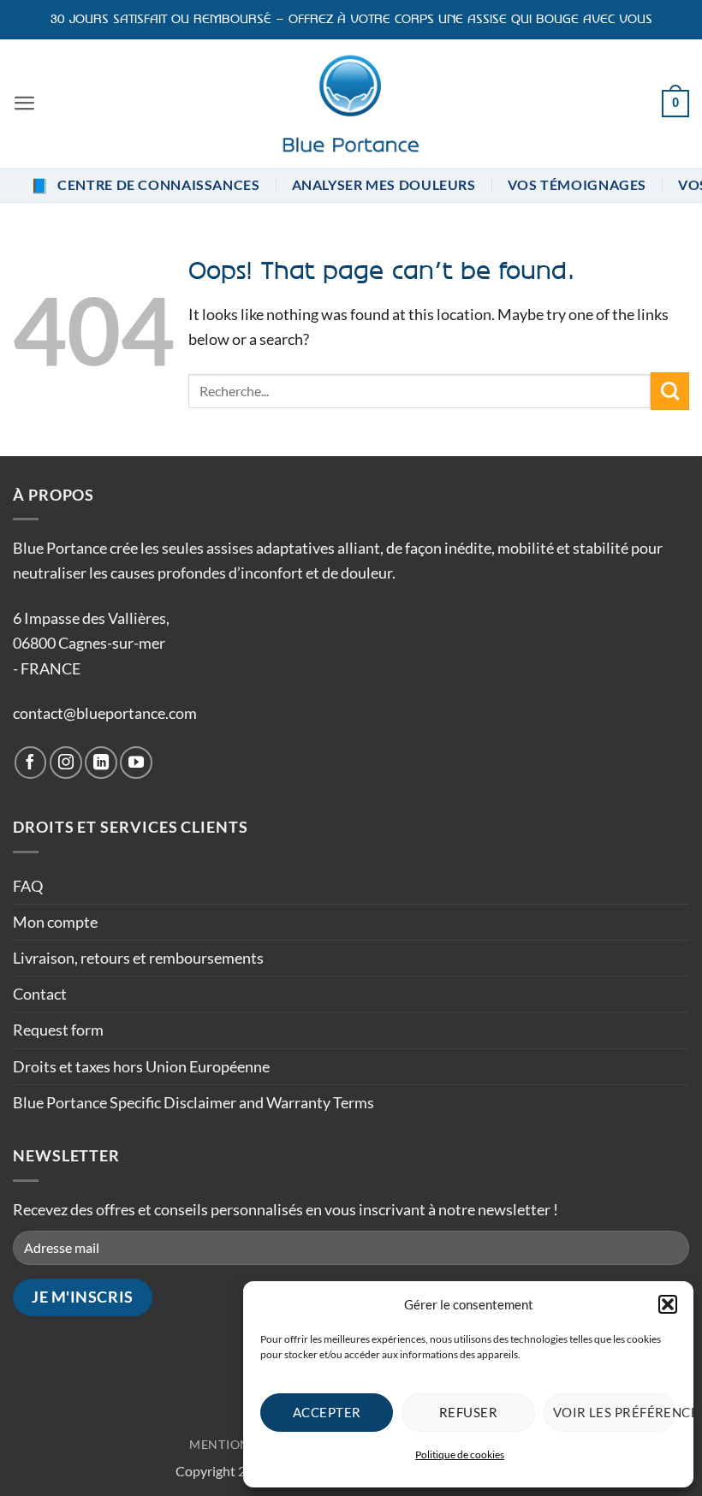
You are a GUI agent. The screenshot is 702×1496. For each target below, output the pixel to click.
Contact (40, 993)
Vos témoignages (577, 185)
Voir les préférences (614, 1412)
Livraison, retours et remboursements (138, 957)
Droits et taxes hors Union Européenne (141, 1066)
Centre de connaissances (145, 185)
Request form (58, 1029)
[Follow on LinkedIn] (101, 762)
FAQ (28, 885)
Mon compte (55, 921)
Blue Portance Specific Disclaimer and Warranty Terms (193, 1102)
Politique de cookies (459, 1454)
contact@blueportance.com (105, 712)
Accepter (327, 1412)
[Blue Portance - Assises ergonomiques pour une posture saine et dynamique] (351, 104)
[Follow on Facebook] (31, 762)
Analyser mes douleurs (384, 185)
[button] (667, 1304)
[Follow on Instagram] (66, 762)
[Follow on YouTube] (136, 762)
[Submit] (670, 391)
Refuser (468, 1412)
